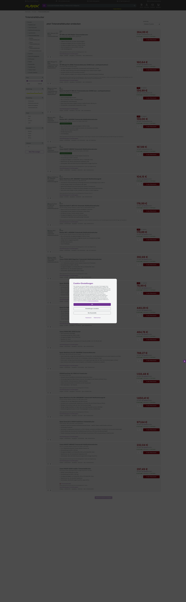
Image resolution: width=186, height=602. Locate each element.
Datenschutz (97, 317)
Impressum (88, 317)
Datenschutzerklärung (93, 301)
